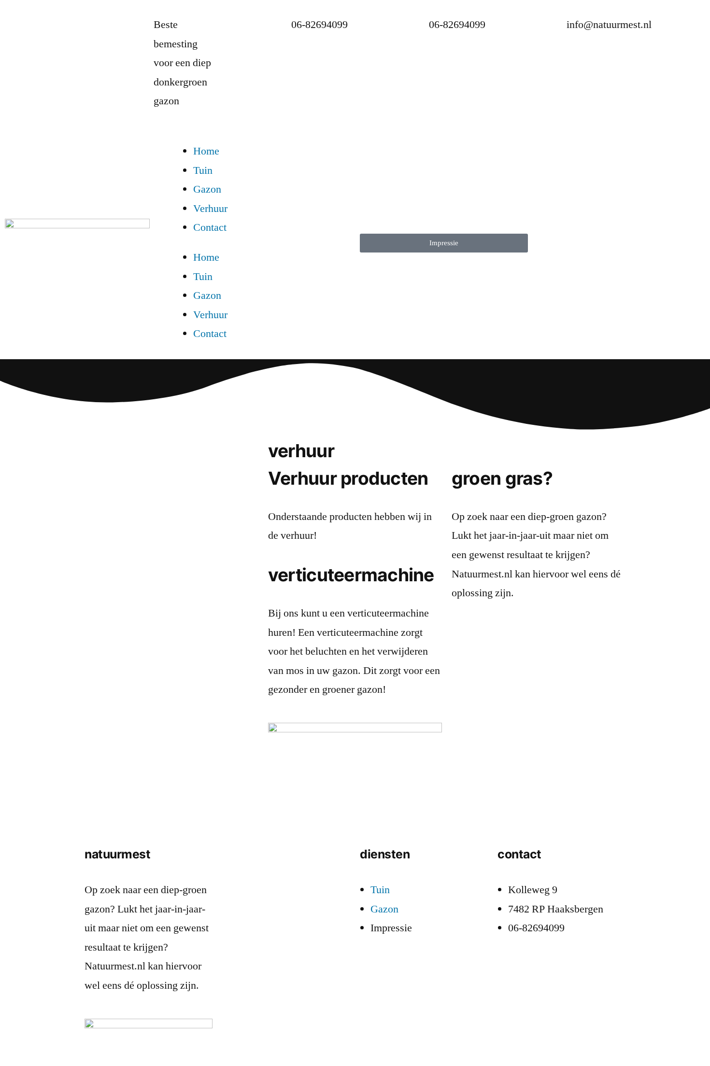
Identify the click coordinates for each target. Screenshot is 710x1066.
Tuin (203, 170)
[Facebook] (550, 239)
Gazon (207, 189)
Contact (210, 227)
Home (206, 151)
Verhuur (210, 208)
